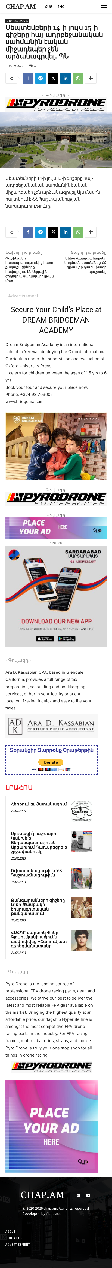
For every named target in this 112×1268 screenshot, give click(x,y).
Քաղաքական (17, 21)
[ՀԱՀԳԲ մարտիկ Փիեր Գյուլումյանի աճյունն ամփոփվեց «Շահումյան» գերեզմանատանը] (81, 940)
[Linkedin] (65, 78)
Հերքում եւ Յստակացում (39, 804)
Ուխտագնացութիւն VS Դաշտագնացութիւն (36, 873)
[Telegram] (40, 78)
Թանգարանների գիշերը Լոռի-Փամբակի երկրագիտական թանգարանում (38, 907)
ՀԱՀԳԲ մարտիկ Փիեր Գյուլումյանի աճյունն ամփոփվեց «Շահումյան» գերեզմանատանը (39, 939)
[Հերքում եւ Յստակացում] (81, 811)
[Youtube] (88, 1195)
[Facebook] (28, 78)
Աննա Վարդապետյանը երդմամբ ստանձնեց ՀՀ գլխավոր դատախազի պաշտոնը (85, 265)
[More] (91, 78)
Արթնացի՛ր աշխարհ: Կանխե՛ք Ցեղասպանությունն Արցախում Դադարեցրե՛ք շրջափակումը (39, 842)
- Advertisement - (23, 296)
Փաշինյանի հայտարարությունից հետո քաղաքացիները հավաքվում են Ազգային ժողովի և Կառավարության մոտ (29, 269)
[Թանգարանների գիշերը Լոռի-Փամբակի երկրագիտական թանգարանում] (81, 907)
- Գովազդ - (18, 660)
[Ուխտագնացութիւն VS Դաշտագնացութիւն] (81, 878)
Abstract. (53, 1213)
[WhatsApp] (78, 78)
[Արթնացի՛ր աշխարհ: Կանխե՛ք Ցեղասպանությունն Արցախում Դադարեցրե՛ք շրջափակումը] (81, 841)
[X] (53, 78)
